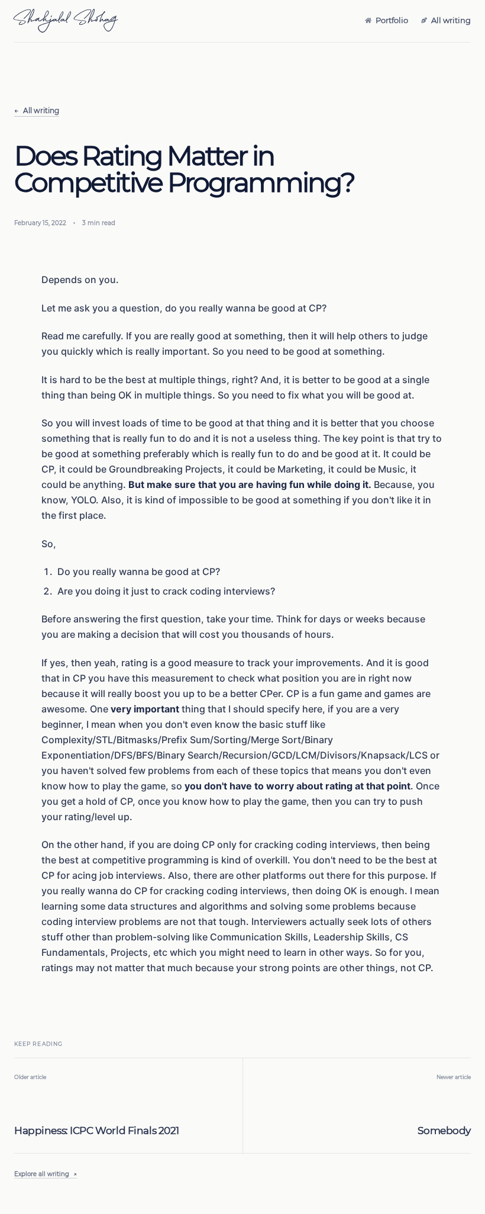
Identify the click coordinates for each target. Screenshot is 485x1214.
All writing (36, 110)
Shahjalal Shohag (65, 21)
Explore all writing (45, 1174)
